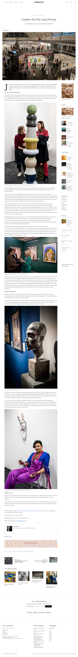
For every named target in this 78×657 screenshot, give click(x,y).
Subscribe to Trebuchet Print (45, 653)
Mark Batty (63, 197)
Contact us (38, 653)
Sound (50, 639)
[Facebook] (3, 31)
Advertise (34, 653)
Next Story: (41, 561)
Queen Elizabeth (8, 394)
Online (7, 2)
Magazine (11, 2)
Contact (71, 2)
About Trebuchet (51, 628)
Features (50, 632)
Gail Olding (63, 208)
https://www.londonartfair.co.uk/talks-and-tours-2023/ (30, 510)
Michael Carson (64, 199)
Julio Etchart (34, 15)
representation (8, 220)
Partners (50, 635)
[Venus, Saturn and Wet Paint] (10, 576)
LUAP (63, 202)
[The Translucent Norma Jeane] (24, 576)
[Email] (7, 31)
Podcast (50, 636)
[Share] (9, 31)
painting (25, 551)
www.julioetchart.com (17, 530)
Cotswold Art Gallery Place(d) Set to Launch (70, 124)
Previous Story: (21, 561)
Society (50, 638)
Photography (30, 551)
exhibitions (15, 551)
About (67, 2)
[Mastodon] (5, 31)
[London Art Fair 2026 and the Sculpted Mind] (51, 577)
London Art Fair (46, 23)
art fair (6, 551)
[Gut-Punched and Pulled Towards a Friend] (37, 575)
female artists (44, 205)
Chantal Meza (64, 206)
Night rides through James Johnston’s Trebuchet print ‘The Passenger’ (70, 166)
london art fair (20, 551)
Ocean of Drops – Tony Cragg (67, 229)
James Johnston (64, 201)
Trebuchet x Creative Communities (63, 653)
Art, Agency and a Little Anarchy (38, 647)
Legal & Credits (52, 653)
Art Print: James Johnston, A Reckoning (70, 158)
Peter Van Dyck (64, 209)
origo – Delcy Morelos (66, 235)
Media (57, 653)
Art (4, 2)
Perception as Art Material (38, 635)
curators (10, 551)
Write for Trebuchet (72, 653)
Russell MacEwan (64, 204)
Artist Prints (16, 2)
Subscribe (21, 2)
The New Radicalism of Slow (38, 639)
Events (50, 631)
